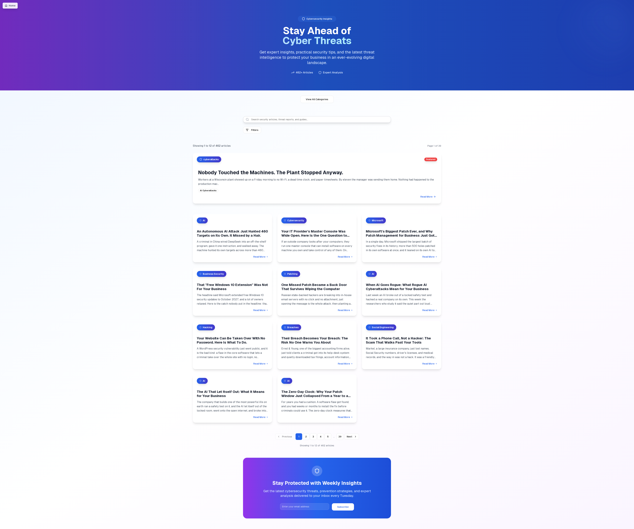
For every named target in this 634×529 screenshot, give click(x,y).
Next (349, 436)
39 (339, 436)
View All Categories (317, 99)
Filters (254, 130)
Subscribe (343, 507)
